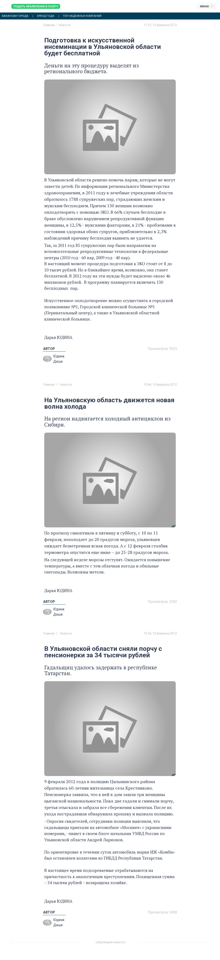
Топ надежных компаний (82, 15)
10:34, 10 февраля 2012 (160, 633)
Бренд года (45, 15)
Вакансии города (15, 15)
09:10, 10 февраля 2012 (160, 944)
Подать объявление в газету (36, 6)
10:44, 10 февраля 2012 (160, 384)
